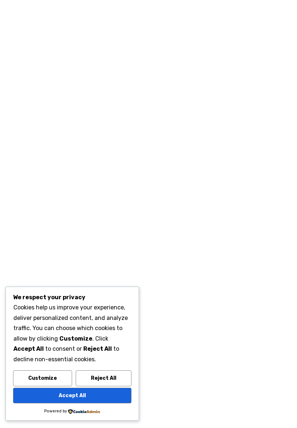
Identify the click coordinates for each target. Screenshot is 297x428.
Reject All (103, 378)
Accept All (72, 395)
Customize (42, 378)
